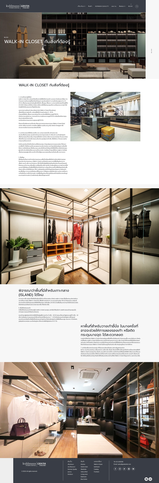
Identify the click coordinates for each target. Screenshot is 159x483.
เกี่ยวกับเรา (81, 6)
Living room (84, 474)
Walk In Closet (98, 464)
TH (137, 6)
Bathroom (83, 476)
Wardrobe (83, 469)
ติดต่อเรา (122, 6)
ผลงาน (114, 6)
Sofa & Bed (84, 471)
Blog (130, 6)
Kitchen (83, 464)
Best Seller (84, 479)
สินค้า (90, 6)
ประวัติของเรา (71, 466)
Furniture (96, 471)
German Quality (102, 6)
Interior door (84, 466)
